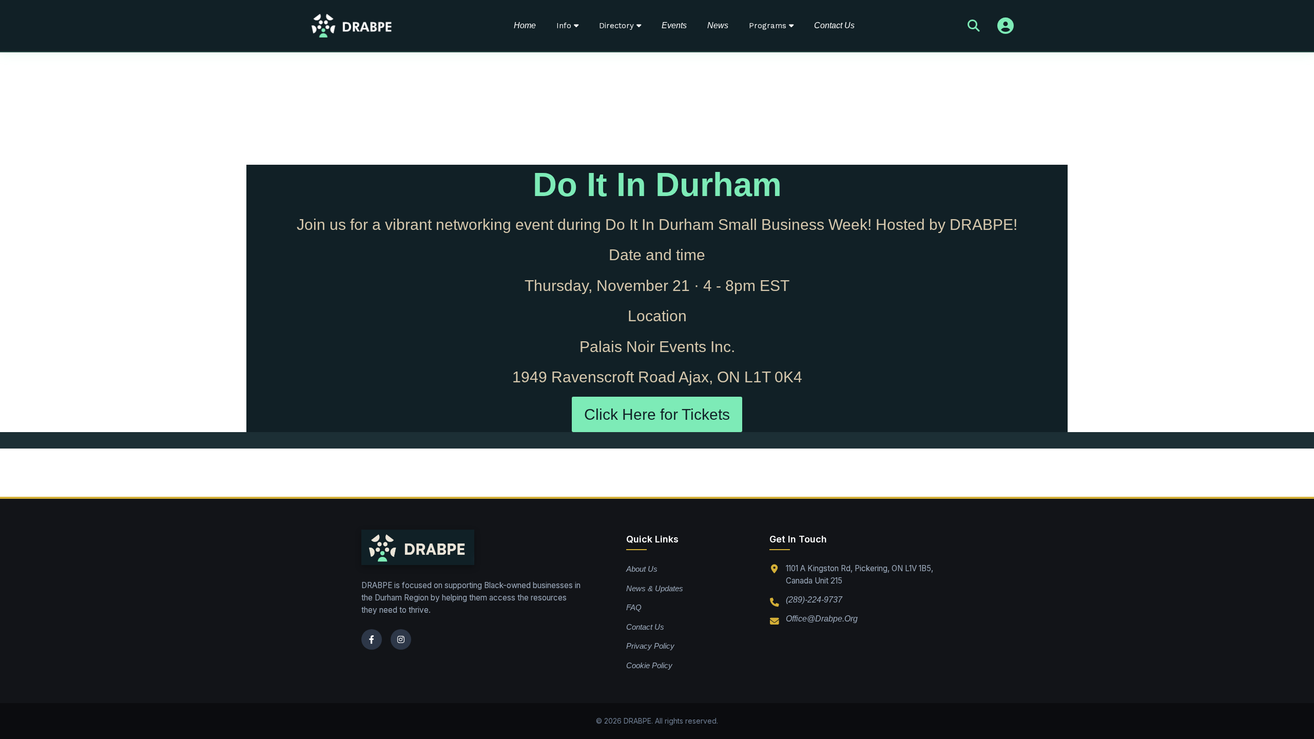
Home (525, 25)
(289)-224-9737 (814, 600)
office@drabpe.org (822, 619)
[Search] (973, 25)
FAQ (634, 607)
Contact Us (834, 25)
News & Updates (654, 588)
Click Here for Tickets (657, 414)
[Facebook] (371, 639)
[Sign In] (1005, 25)
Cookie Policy (649, 665)
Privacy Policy (650, 645)
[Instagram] (401, 639)
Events (674, 25)
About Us (642, 569)
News (717, 25)
